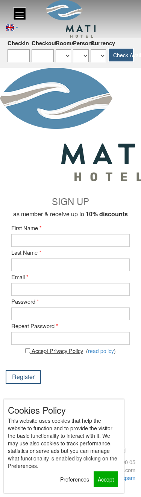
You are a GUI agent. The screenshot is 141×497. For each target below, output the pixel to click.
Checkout (43, 43)
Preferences (74, 479)
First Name (26, 228)
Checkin (18, 43)
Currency (98, 43)
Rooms (63, 43)
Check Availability (123, 55)
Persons (80, 43)
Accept (106, 479)
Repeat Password (34, 326)
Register (23, 376)
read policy (101, 351)
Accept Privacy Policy (56, 351)
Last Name (26, 252)
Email (20, 277)
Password (25, 301)
